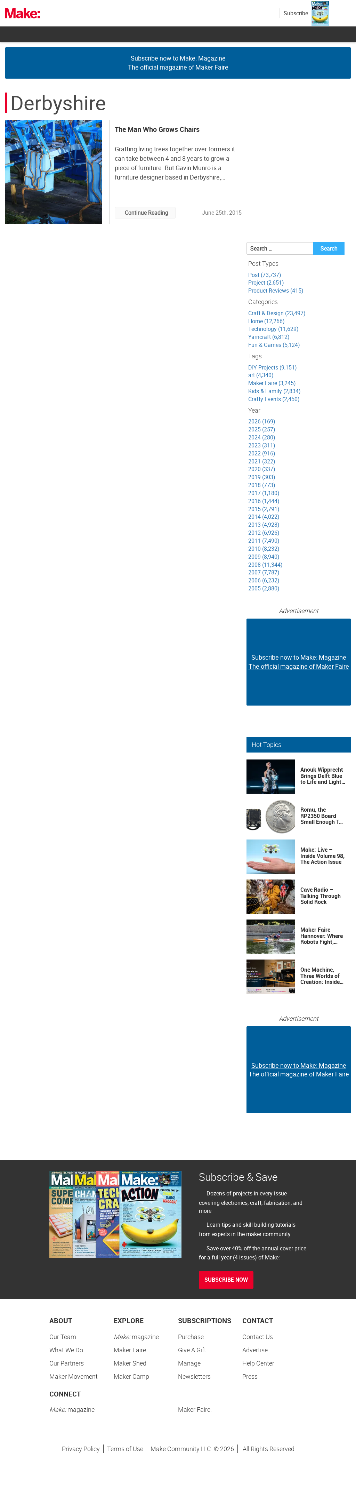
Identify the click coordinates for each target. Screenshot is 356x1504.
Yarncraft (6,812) (269, 337)
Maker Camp (131, 1376)
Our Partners (66, 1363)
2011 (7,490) (264, 540)
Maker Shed (130, 1363)
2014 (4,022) (264, 516)
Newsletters (194, 1376)
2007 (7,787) (264, 572)
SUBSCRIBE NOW (226, 1279)
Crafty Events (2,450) (274, 399)
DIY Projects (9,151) (272, 367)
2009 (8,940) (264, 556)
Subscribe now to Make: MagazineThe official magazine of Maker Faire (178, 62)
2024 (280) (261, 437)
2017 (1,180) (264, 493)
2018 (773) (261, 485)
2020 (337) (261, 469)
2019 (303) (261, 477)
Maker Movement (73, 1376)
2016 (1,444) (264, 501)
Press (250, 1376)
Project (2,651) (266, 282)
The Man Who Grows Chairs (157, 129)
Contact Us (257, 1336)
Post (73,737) (264, 275)
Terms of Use (125, 1449)
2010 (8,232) (264, 548)
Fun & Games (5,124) (274, 345)
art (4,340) (261, 375)
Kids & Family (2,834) (274, 391)
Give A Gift (192, 1350)
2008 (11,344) (265, 564)
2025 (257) (261, 429)
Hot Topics (266, 744)
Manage (189, 1363)
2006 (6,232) (264, 580)
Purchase (191, 1336)
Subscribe (296, 13)
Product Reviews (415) (276, 290)
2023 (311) (261, 445)
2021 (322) (261, 461)
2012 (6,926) (264, 532)
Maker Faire (130, 1350)
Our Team (62, 1336)
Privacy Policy (81, 1449)
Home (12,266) (266, 321)
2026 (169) (261, 421)
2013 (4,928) (264, 524)
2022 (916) (261, 453)
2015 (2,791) (264, 509)
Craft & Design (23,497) (277, 313)
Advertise (255, 1350)
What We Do (66, 1350)
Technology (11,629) (273, 329)
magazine (136, 1336)
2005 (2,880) (264, 588)
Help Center (258, 1363)
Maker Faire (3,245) (272, 383)
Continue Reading (146, 212)
